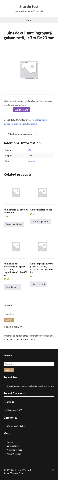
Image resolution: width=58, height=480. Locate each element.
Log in (10, 442)
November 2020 (14, 410)
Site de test (29, 6)
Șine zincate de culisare (25, 123)
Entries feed (13, 445)
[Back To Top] (53, 470)
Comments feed (14, 449)
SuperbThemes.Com (13, 473)
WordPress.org (14, 453)
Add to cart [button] (12, 286)
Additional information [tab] (20, 133)
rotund (31, 161)
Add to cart (21, 109)
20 (29, 150)
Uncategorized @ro (16, 426)
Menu (29, 20)
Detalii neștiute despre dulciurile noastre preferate (30, 386)
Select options (14, 224)
